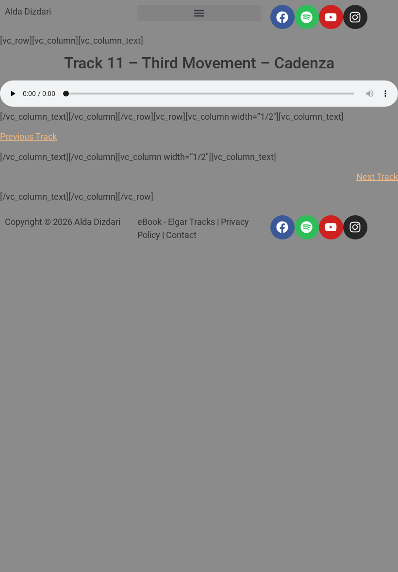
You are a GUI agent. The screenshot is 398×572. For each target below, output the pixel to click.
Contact (181, 235)
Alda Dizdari (28, 11)
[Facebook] (282, 17)
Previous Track (28, 136)
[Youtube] (331, 17)
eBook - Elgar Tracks (176, 222)
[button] (198, 13)
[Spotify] (307, 17)
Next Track (377, 177)
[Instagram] (355, 17)
